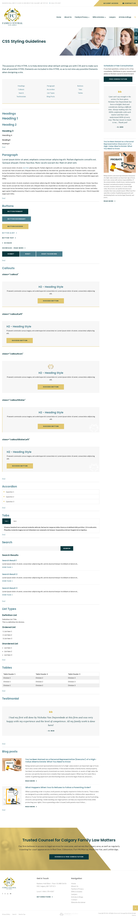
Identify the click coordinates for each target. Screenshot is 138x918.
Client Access (111, 3)
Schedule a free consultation (69, 857)
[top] (3, 147)
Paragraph (51, 86)
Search (21, 93)
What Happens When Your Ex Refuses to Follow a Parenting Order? (58, 787)
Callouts (21, 89)
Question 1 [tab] (10, 492)
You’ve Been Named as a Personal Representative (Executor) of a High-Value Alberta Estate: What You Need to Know (60, 760)
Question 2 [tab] (10, 497)
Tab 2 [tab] (15, 521)
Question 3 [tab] (10, 501)
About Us (68, 17)
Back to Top (22, 914)
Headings (21, 86)
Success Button (50, 301)
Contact (74, 900)
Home (58, 17)
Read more (30, 781)
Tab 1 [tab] (6, 521)
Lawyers (112, 17)
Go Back (8, 243)
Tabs (80, 89)
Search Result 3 (9, 588)
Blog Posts (51, 96)
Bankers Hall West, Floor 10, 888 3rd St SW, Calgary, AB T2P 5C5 (25, 3)
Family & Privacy (81, 17)
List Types (51, 93)
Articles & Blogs (125, 17)
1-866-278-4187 (55, 3)
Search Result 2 (9, 574)
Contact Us (130, 3)
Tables (80, 93)
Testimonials (21, 96)
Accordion (51, 89)
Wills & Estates (98, 17)
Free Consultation (118, 79)
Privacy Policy (6, 914)
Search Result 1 (9, 560)
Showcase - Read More (13, 248)
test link (26, 168)
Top (135, 908)
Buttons (80, 86)
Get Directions (44, 897)
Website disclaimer (78, 902)
